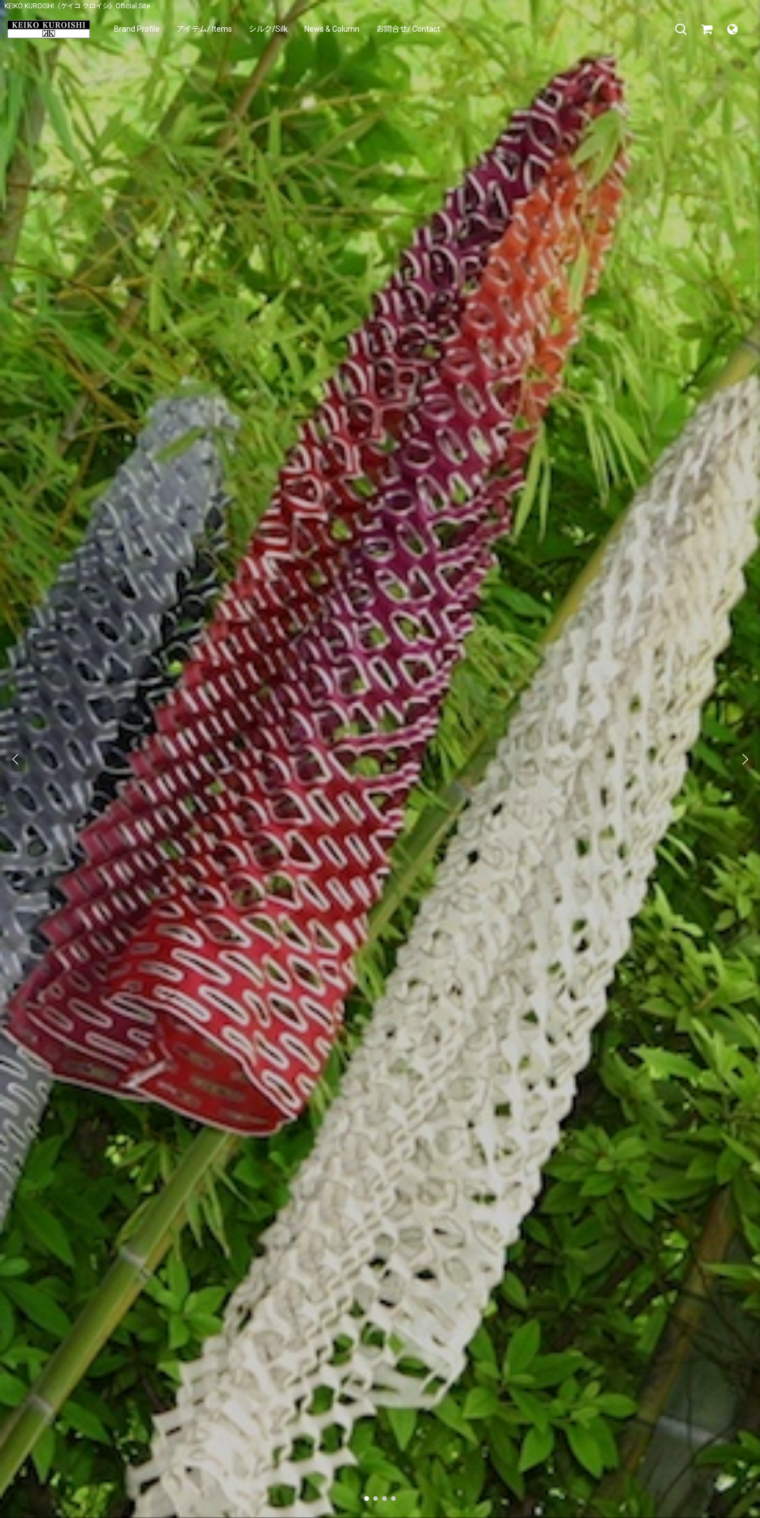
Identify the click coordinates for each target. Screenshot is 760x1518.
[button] (681, 29)
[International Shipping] (732, 29)
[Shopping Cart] (706, 29)
